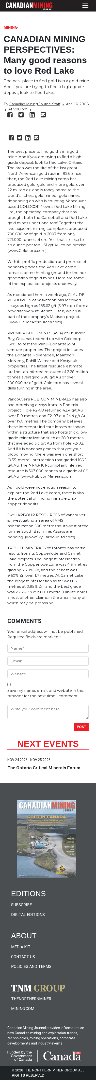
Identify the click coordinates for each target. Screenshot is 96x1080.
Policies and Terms (31, 966)
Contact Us (23, 956)
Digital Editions (28, 914)
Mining (11, 27)
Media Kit (21, 947)
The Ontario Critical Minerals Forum (43, 767)
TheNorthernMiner (31, 999)
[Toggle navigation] (85, 6)
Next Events (48, 744)
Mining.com (22, 1008)
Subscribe (21, 905)
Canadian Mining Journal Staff (34, 104)
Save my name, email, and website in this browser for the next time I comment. (45, 693)
